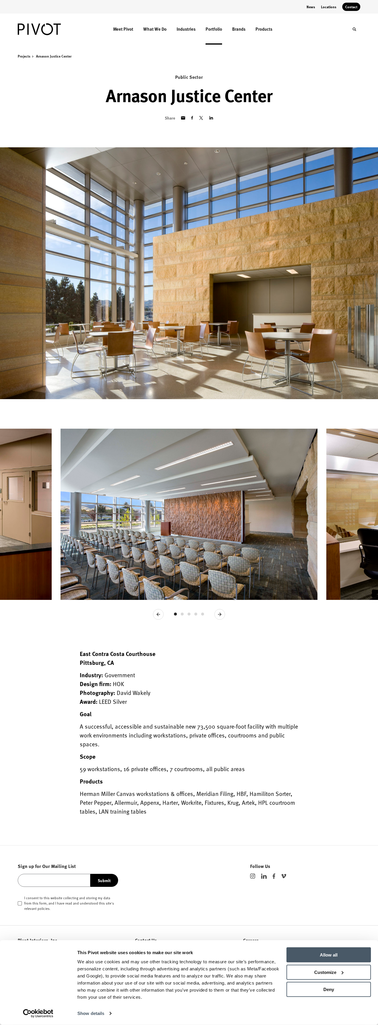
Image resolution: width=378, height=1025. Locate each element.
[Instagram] (252, 876)
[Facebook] (274, 876)
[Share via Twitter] (201, 118)
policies (44, 908)
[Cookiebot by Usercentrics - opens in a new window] (38, 1013)
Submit (104, 880)
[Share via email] (183, 118)
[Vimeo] (283, 876)
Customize (325, 972)
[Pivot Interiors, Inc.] (44, 29)
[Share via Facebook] (192, 118)
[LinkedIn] (264, 876)
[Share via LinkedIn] (211, 118)
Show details (90, 1013)
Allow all (329, 954)
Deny (328, 989)
